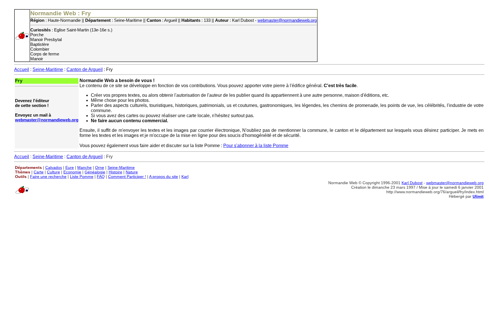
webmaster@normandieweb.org (287, 20)
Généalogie (95, 172)
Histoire (115, 172)
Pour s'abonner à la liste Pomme (255, 145)
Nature (132, 172)
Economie (72, 172)
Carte (39, 172)
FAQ (101, 176)
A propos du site (163, 176)
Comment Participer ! (127, 176)
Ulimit (478, 196)
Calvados (53, 167)
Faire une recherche (48, 176)
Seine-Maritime (48, 69)
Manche (84, 167)
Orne (99, 167)
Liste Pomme (81, 176)
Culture (53, 172)
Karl (184, 176)
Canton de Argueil (85, 69)
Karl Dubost (412, 182)
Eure (69, 167)
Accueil (21, 69)
